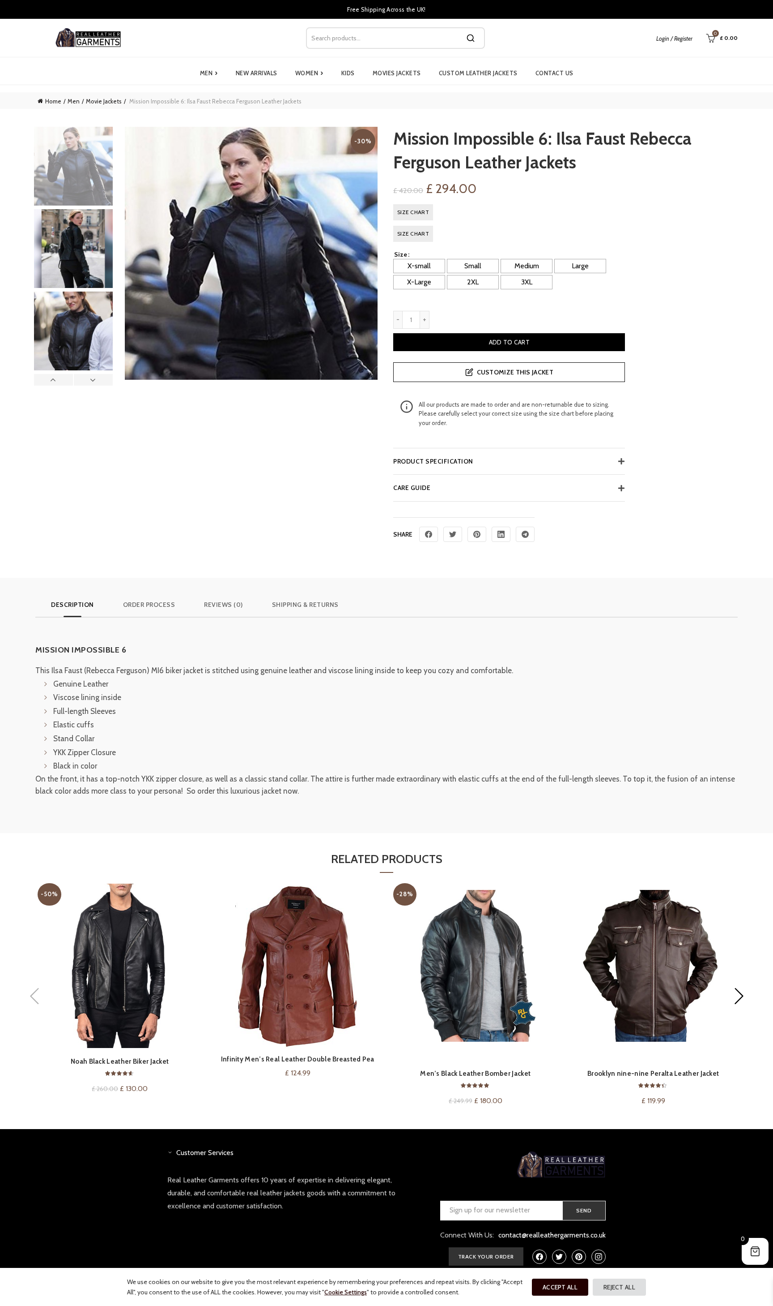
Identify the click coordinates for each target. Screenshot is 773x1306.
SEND (584, 1210)
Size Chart (413, 212)
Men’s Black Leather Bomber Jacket (475, 1074)
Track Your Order (486, 1256)
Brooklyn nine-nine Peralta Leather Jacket (653, 1074)
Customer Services (205, 1152)
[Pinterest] (476, 534)
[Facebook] (428, 534)
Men (209, 73)
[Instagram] (598, 1257)
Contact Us (554, 73)
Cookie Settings (345, 1292)
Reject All (619, 1287)
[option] (73, 168)
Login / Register (674, 38)
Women (309, 73)
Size (400, 254)
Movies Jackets (397, 73)
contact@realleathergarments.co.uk (552, 1235)
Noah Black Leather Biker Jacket (120, 1061)
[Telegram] (525, 534)
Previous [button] (53, 380)
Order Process (149, 605)
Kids (348, 73)
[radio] (419, 266)
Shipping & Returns (305, 605)
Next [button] (93, 380)
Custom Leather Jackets (478, 73)
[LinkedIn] (501, 534)
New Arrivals (256, 73)
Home (53, 101)
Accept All (560, 1287)
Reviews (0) (223, 605)
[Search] (470, 38)
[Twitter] (452, 534)
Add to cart (509, 342)
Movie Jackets (104, 101)
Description (72, 605)
